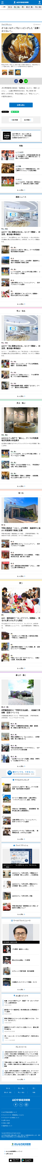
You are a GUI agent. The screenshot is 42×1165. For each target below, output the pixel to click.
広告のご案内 (6, 1123)
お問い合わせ (6, 1120)
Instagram (26, 1105)
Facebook (16, 1105)
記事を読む (21, 105)
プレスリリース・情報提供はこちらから (13, 1115)
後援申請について (7, 1126)
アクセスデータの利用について (11, 1117)
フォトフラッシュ (6, 24)
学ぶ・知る (38, 7)
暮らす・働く (29, 7)
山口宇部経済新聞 (21, 2)
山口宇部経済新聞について (10, 1112)
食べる (10, 7)
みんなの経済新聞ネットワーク (21, 1144)
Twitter (21, 1105)
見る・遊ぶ (17, 7)
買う (23, 7)
